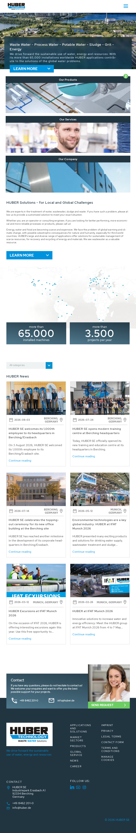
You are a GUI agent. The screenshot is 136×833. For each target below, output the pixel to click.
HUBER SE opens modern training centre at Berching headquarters (96, 431)
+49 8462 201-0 (29, 700)
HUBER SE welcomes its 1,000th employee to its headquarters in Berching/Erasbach (32, 433)
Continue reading (20, 460)
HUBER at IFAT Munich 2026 (92, 611)
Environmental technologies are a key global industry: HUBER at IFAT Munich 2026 (99, 524)
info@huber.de (66, 700)
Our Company (68, 159)
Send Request (102, 705)
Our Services (68, 119)
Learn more (25, 68)
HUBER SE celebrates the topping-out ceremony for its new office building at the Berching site (34, 524)
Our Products (68, 80)
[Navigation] (125, 6)
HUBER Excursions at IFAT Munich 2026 (33, 613)
